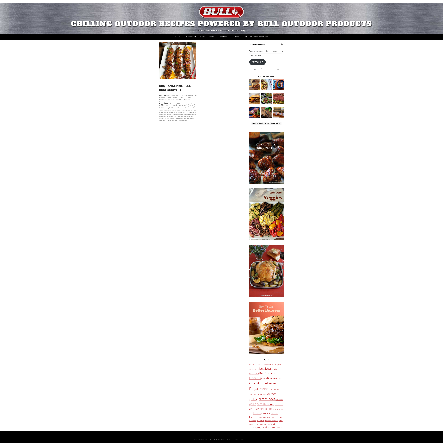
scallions (252, 424)
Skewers (171, 100)
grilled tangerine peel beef (185, 114)
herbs (260, 404)
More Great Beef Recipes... (266, 123)
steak (272, 424)
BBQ (177, 95)
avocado (252, 364)
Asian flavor (172, 104)
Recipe (174, 97)
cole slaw (276, 389)
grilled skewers (170, 114)
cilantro (271, 389)
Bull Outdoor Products (220, 439)
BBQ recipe (184, 104)
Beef (181, 95)
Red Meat (181, 97)
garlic (252, 404)
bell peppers (275, 364)
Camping (187, 95)
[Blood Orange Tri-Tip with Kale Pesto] (266, 103)
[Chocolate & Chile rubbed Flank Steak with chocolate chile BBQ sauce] (266, 118)
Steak (177, 100)
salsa (281, 421)
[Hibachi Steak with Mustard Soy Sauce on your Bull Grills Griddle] (266, 89)
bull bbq (192, 104)
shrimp (259, 424)
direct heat (173, 112)
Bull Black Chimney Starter (185, 106)
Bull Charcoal (163, 108)
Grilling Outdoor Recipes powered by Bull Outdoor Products (221, 24)
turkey (273, 427)
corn (266, 394)
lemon (257, 413)
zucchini (279, 427)
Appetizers (171, 95)
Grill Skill (193, 95)
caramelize (176, 110)
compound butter (256, 394)
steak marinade (181, 118)
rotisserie (269, 421)
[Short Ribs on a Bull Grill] (254, 118)
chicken (264, 388)
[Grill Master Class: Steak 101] (278, 118)
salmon (275, 421)
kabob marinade (164, 116)
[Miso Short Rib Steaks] (278, 89)
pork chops (274, 417)
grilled (188, 112)
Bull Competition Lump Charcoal (180, 108)
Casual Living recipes (271, 378)
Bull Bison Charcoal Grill (167, 106)
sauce (191, 116)
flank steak (181, 112)
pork (268, 417)
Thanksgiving (255, 427)
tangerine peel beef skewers (177, 120)
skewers (172, 118)
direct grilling (164, 112)
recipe (186, 116)
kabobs (173, 116)
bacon (259, 364)
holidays (269, 404)
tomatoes (266, 427)
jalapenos (278, 409)
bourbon (251, 369)
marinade (180, 116)
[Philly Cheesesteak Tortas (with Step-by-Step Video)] (254, 103)
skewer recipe (164, 118)
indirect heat (265, 408)
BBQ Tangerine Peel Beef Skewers (175, 88)
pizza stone (262, 417)
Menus (169, 97)
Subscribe (257, 62)
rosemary (261, 420)
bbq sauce (267, 364)
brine (257, 369)
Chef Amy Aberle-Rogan (189, 110)
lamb (251, 413)
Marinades (162, 97)
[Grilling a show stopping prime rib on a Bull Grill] (278, 103)
